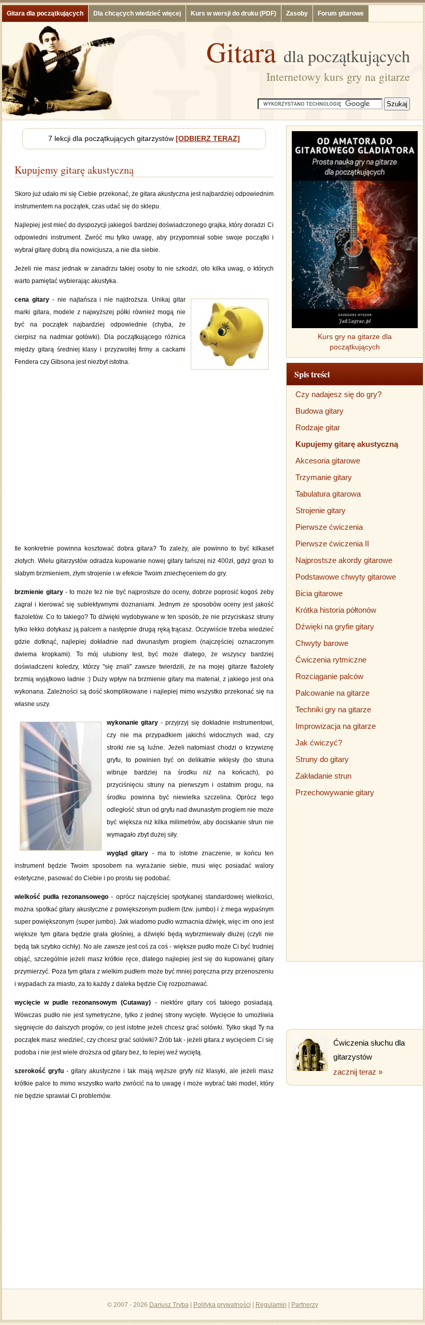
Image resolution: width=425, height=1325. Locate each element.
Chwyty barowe (321, 643)
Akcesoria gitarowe (327, 460)
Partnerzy (304, 1304)
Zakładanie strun (323, 775)
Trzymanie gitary (323, 477)
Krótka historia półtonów (335, 609)
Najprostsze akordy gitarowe (343, 560)
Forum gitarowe (341, 13)
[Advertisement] (144, 461)
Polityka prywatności (222, 1304)
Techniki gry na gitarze (333, 709)
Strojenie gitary (320, 510)
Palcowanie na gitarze (332, 692)
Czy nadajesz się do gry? (338, 394)
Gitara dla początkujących (45, 13)
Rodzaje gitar (317, 427)
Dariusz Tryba (169, 1304)
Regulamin (271, 1304)
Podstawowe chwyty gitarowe (345, 576)
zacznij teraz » (357, 1071)
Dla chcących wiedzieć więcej (137, 13)
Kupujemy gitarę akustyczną (346, 444)
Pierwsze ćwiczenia (329, 527)
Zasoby (297, 13)
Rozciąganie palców (329, 676)
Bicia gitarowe (319, 593)
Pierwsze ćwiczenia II (332, 543)
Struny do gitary (322, 759)
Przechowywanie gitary (334, 792)
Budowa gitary (319, 410)
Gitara (308, 51)
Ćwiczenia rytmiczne (330, 659)
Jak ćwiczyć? (318, 742)
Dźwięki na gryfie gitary (334, 626)
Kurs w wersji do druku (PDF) (233, 13)
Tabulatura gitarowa (328, 493)
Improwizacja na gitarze (335, 726)
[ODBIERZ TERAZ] (208, 138)
